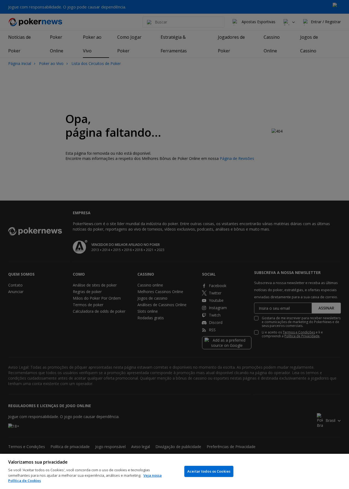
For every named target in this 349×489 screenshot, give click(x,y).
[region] (174, 471)
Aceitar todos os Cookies (208, 471)
